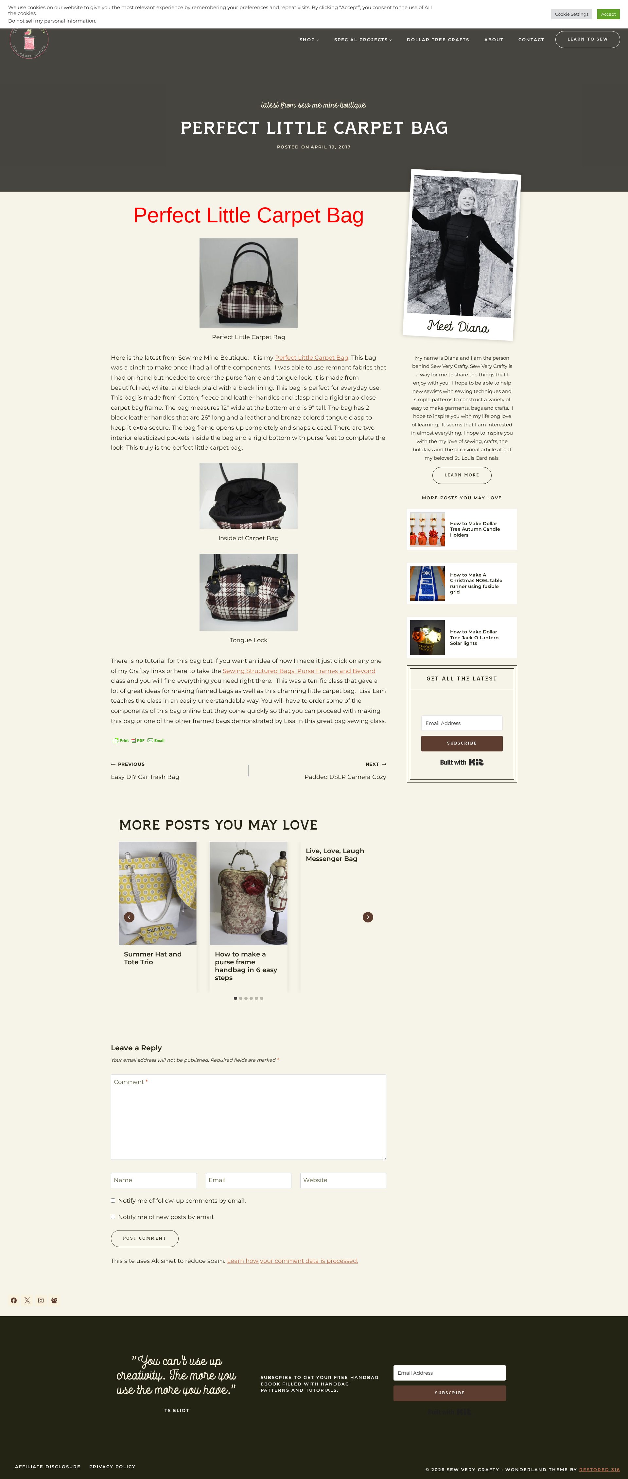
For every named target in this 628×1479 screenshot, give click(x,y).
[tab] (235, 1117)
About (494, 39)
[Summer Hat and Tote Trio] (340, 793)
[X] (27, 1419)
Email (217, 1298)
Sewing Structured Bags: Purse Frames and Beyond (299, 671)
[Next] (368, 1035)
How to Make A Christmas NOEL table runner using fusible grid (476, 583)
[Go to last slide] (129, 1035)
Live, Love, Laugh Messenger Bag (335, 973)
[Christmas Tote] (154, 793)
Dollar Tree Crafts (438, 39)
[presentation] (158, 1012)
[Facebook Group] (54, 1419)
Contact (531, 39)
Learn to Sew (587, 39)
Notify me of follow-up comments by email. (182, 1319)
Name (123, 1298)
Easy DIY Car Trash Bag (145, 889)
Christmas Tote (133, 822)
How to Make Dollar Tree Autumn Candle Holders (475, 529)
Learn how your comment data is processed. (292, 1379)
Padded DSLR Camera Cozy (345, 889)
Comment (131, 1200)
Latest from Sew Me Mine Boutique (314, 105)
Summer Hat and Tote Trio (335, 822)
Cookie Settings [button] (571, 14)
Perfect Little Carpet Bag (311, 357)
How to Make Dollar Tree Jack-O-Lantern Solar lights (474, 637)
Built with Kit (462, 762)
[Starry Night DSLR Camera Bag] (247, 793)
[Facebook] (14, 1419)
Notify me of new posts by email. (166, 1335)
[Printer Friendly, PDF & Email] (138, 740)
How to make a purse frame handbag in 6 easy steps (246, 1084)
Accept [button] (608, 14)
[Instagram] (41, 1419)
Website (315, 1298)
